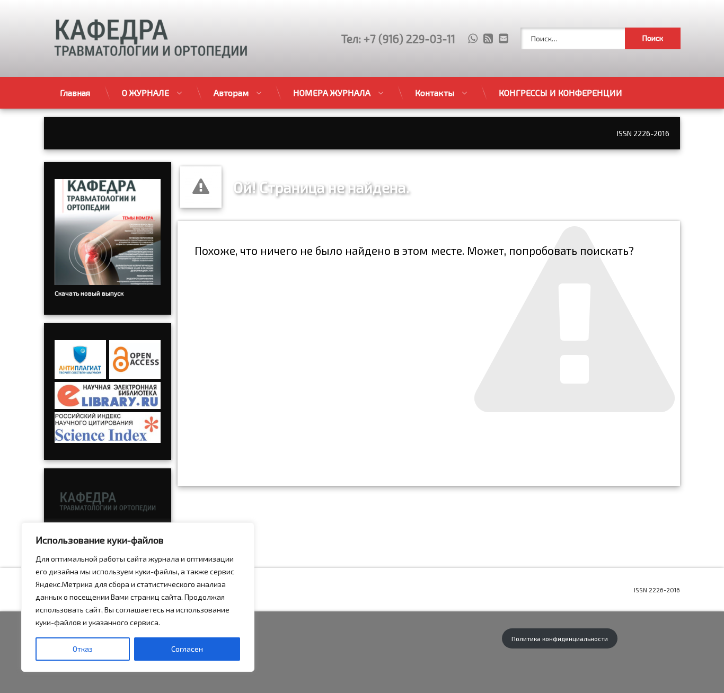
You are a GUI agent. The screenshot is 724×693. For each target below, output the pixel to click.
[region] (137, 597)
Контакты (434, 92)
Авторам (231, 92)
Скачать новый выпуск (89, 293)
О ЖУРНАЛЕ (145, 92)
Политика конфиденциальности (559, 638)
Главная (75, 92)
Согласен (187, 648)
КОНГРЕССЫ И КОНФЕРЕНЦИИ (560, 92)
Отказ (83, 648)
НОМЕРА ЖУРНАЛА (331, 92)
